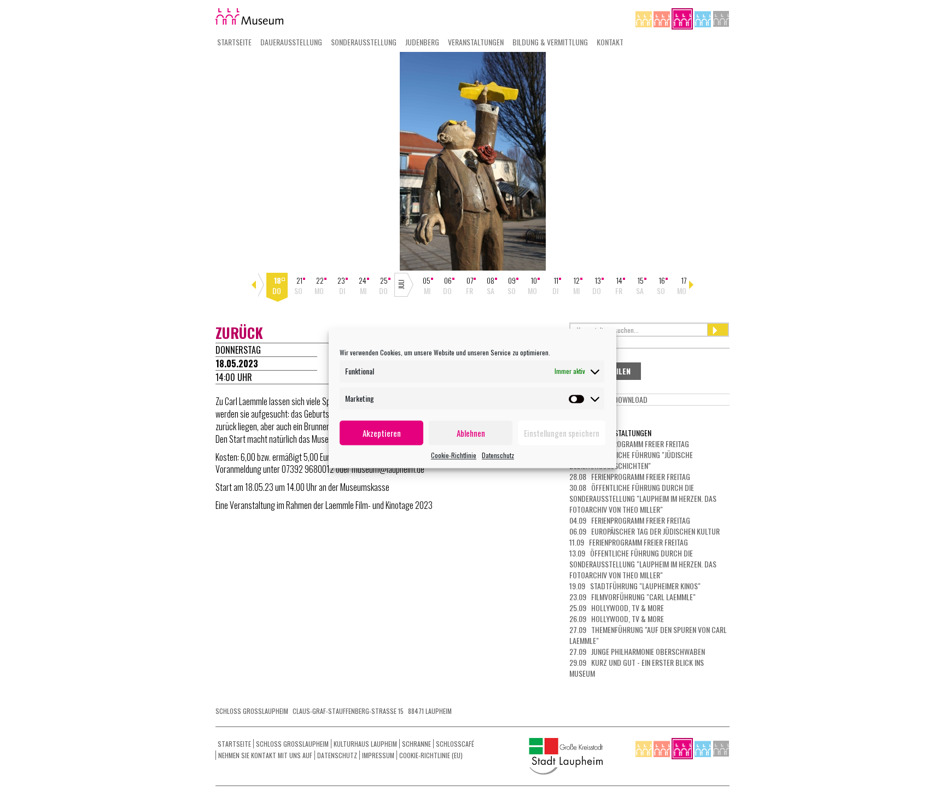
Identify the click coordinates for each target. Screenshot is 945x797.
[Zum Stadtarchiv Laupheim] (721, 18)
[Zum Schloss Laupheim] (644, 18)
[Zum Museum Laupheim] (683, 18)
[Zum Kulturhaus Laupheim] (663, 18)
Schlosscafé (455, 743)
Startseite (234, 42)
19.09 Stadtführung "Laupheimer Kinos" (635, 585)
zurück (239, 332)
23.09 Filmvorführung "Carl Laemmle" (632, 596)
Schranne (416, 743)
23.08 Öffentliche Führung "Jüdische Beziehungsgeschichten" (631, 460)
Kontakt (610, 42)
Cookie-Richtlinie (453, 455)
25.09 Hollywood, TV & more (616, 607)
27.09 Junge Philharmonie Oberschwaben (637, 651)
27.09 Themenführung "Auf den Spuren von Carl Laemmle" (648, 635)
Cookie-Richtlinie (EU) (431, 755)
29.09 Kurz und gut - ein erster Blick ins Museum (636, 668)
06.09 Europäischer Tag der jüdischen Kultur (644, 531)
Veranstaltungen (476, 42)
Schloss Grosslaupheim (292, 743)
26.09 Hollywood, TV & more (616, 618)
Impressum (378, 755)
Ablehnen (471, 433)
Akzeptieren (382, 433)
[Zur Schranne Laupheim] (704, 18)
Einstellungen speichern (561, 433)
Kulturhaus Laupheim (365, 743)
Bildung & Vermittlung (550, 42)
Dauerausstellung (291, 42)
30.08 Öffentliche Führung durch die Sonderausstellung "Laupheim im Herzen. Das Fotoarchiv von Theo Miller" (642, 498)
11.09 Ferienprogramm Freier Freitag (628, 542)
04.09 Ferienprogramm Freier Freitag (629, 520)
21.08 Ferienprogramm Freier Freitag (629, 443)
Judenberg (422, 42)
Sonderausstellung (363, 42)
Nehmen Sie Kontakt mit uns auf (265, 755)
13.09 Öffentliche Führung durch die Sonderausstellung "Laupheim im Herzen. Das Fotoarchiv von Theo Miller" (642, 564)
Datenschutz (498, 455)
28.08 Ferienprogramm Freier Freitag (629, 476)
